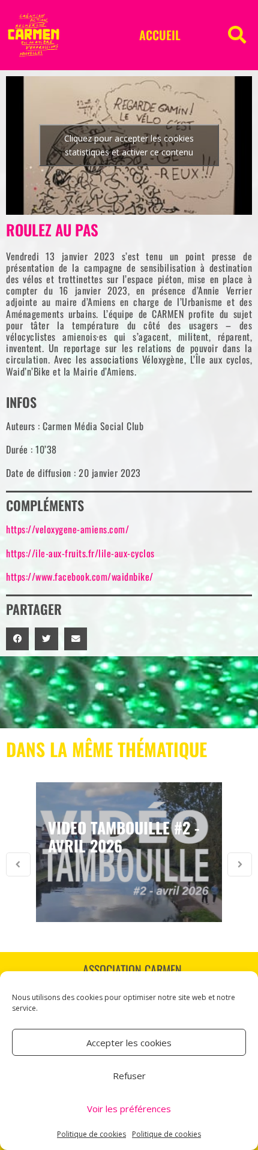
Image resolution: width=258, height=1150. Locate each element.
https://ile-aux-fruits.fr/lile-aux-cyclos (80, 553)
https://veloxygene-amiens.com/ (67, 529)
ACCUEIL (160, 35)
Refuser (129, 1076)
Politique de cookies (91, 1134)
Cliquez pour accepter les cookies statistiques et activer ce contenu (129, 145)
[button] (237, 35)
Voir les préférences (129, 1109)
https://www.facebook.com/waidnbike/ (80, 576)
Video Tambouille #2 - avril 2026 (123, 836)
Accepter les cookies (129, 1043)
